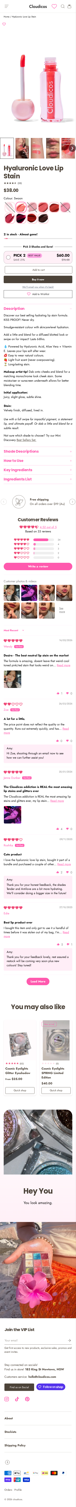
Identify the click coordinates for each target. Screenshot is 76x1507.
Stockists (10, 1432)
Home (6, 16)
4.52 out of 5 (48, 527)
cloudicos (17, 1499)
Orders (8, 1490)
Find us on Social (19, 1387)
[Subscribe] (67, 1340)
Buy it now (38, 279)
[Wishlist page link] (54, 6)
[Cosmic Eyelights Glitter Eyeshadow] (20, 1040)
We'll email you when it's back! (38, 287)
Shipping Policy (14, 1445)
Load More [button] (38, 981)
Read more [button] (63, 665)
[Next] (72, 502)
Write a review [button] (38, 566)
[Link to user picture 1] (12, 679)
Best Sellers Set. (26, 440)
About (8, 1418)
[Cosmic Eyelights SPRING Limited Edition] (56, 1040)
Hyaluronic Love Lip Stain (24, 16)
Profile (18, 1490)
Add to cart (38, 270)
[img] (13, 641)
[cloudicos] (38, 1270)
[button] (7, 148)
